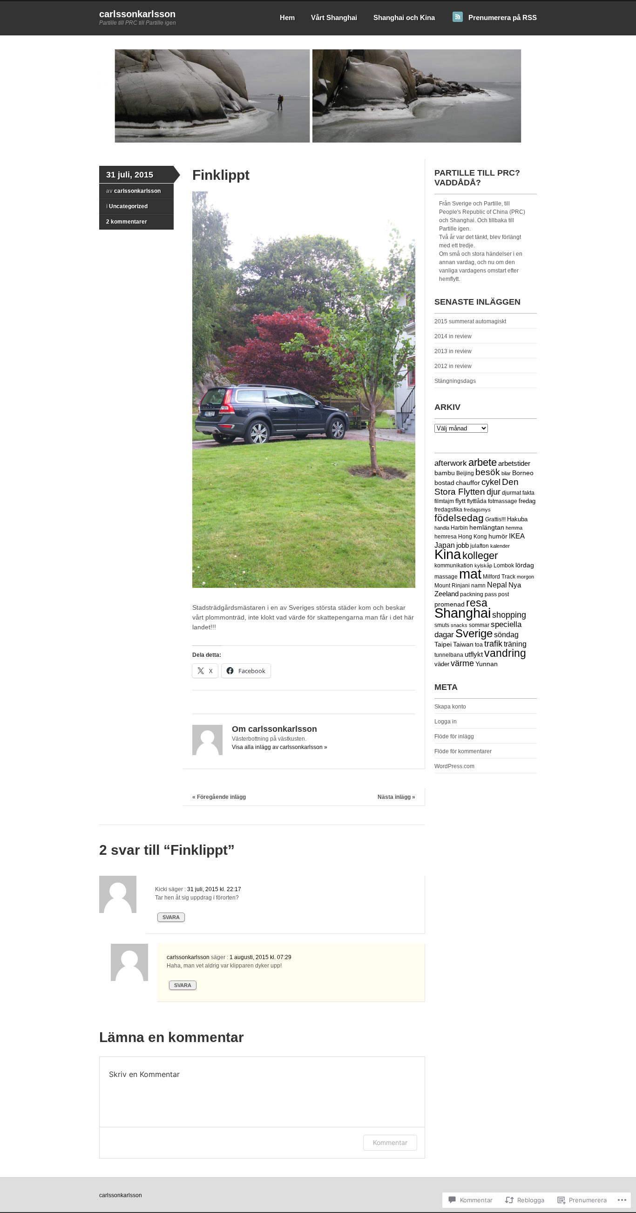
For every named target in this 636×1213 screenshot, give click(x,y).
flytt (460, 500)
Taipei (443, 644)
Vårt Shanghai (334, 17)
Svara (171, 917)
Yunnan (486, 664)
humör (497, 536)
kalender (500, 546)
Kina (447, 554)
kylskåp (483, 565)
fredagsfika (448, 509)
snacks (459, 625)
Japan (444, 545)
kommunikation (453, 565)
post (503, 594)
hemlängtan (486, 527)
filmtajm (444, 501)
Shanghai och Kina (404, 17)
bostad (444, 482)
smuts (441, 625)
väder (441, 664)
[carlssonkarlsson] (318, 140)
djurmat (511, 493)
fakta (528, 493)
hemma (514, 528)
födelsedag (459, 517)
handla (441, 528)
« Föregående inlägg (219, 797)
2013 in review (453, 351)
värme (462, 663)
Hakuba (517, 519)
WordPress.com (454, 766)
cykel (491, 482)
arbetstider (514, 463)
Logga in (445, 721)
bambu (444, 473)
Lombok (504, 565)
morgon (525, 576)
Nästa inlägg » (396, 797)
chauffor (468, 482)
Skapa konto (450, 706)
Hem (287, 17)
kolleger (480, 555)
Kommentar (390, 1142)
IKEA (517, 536)
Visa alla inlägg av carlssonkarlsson (279, 747)
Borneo (523, 473)
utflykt (474, 654)
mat (470, 573)
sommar (479, 625)
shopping (509, 615)
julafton (479, 546)
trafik (493, 643)
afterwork (450, 463)
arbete (482, 462)
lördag (524, 565)
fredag (527, 500)
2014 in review (453, 336)
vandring (505, 653)
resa (476, 603)
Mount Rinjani (452, 585)
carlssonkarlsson (137, 14)
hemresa (445, 536)
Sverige (474, 633)
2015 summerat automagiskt (470, 321)
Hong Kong (472, 536)
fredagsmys (477, 509)
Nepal (497, 585)
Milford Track (499, 576)
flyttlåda (477, 501)
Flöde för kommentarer (463, 751)
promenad (449, 604)
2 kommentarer (126, 221)
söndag (506, 634)
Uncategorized (128, 206)
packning (471, 594)
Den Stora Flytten (476, 487)
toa (479, 644)
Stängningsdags (455, 381)
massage (446, 576)
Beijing (465, 473)
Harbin (459, 528)
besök (487, 472)
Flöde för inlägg (454, 736)
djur (494, 492)
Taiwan (463, 644)
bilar (506, 473)
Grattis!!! (495, 519)
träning (515, 644)
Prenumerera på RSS (502, 17)
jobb (462, 545)
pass (491, 594)
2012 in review (453, 366)
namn (478, 585)
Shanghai (462, 613)
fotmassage (502, 501)
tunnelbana (448, 655)
